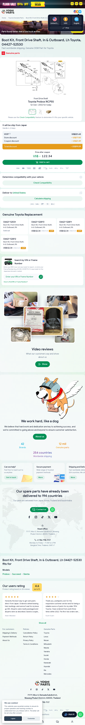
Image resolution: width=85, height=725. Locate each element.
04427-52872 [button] (9, 239)
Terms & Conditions (30, 644)
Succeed (16, 574)
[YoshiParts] (42, 683)
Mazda (46, 648)
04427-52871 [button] (65, 222)
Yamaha (47, 652)
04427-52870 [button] (37, 222)
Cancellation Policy (30, 633)
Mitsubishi (47, 644)
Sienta (26, 574)
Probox (6, 574)
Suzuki (46, 655)
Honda (46, 659)
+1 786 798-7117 (44, 540)
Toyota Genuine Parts (16, 18)
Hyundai (47, 667)
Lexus (46, 637)
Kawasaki (47, 663)
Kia (45, 670)
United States (19, 193)
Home (4, 18)
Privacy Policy (28, 640)
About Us (6, 640)
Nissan (46, 640)
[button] (32, 112)
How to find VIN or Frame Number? (16, 282)
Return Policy (28, 637)
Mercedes (47, 674)
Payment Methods (9, 637)
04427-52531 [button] (9, 222)
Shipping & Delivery (9, 633)
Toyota (46, 633)
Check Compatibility (27, 117)
